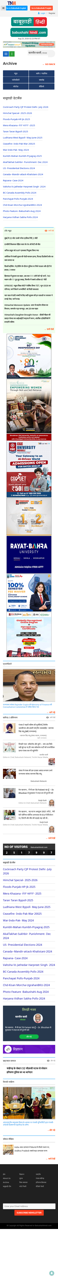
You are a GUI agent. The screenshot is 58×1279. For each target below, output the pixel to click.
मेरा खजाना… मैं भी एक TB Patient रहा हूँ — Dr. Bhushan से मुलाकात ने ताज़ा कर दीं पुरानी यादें (28, 1028)
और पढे (29, 1036)
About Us (6, 1178)
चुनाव (21, 1178)
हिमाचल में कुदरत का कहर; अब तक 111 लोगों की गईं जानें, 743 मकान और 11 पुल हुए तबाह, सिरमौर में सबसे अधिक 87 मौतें (27, 277)
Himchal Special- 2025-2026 (17, 113)
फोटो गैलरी (22, 1186)
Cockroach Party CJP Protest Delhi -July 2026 (25, 106)
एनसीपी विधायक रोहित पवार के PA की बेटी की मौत (22, 244)
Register (52, 13)
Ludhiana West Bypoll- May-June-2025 (22, 137)
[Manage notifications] (51, 1273)
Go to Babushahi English (16, 8)
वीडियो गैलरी (40, 1186)
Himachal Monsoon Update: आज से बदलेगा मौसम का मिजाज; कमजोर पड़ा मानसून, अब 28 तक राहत (26, 307)
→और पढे (51, 1129)
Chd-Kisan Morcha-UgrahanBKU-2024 (22, 204)
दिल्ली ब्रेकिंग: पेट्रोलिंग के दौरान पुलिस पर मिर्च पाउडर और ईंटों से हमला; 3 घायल (27, 268)
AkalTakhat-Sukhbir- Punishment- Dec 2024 (25, 162)
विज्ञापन (21, 1174)
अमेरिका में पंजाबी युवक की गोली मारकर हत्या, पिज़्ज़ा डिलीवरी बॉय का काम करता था (28, 258)
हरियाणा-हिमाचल (41, 1182)
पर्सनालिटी (15, 79)
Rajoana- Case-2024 (13, 180)
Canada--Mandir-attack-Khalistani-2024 (23, 174)
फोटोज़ (15, 86)
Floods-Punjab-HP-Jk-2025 (16, 119)
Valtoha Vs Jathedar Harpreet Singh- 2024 (24, 186)
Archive (6, 1182)
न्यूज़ (15, 73)
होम (4, 1174)
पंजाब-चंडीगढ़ (40, 1178)
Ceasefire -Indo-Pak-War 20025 (19, 143)
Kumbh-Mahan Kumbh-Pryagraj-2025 (22, 155)
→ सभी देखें (49, 329)
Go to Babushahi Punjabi (41, 8)
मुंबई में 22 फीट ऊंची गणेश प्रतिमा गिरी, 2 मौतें (20, 238)
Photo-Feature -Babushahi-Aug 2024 (22, 210)
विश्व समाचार (23, 1182)
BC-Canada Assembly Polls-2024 (19, 192)
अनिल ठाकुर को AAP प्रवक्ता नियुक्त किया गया (21, 250)
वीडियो (41, 86)
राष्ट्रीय (38, 1174)
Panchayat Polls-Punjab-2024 (18, 198)
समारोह (41, 79)
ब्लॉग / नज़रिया (41, 73)
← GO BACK (48, 64)
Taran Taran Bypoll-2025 (15, 131)
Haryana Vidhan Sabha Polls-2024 (20, 217)
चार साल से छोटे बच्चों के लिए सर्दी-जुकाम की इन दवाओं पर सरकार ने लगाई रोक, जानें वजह (28, 297)
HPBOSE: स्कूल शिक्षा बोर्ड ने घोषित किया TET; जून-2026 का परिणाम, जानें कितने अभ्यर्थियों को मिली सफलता (27, 287)
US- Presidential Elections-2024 (19, 168)
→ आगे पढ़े (50, 712)
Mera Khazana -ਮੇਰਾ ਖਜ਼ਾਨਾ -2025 (19, 125)
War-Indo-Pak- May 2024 (16, 149)
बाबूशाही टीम (7, 1186)
